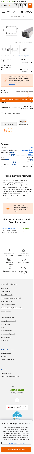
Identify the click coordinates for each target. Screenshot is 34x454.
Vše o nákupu (5, 288)
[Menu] (30, 5)
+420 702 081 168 (17, 390)
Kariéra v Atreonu (6, 337)
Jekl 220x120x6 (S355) (22, 56)
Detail (25, 232)
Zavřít (11, 121)
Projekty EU (4, 340)
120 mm (30, 155)
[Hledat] (16, 5)
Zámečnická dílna (6, 353)
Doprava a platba (6, 291)
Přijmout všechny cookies (16, 449)
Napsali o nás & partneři (8, 334)
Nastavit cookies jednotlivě (16, 443)
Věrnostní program (6, 301)
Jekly (31, 148)
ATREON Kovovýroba (8, 350)
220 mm (30, 152)
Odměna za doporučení (8, 304)
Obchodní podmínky (7, 295)
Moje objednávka (6, 311)
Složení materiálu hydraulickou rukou (11, 308)
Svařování (4, 356)
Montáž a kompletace (7, 360)
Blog (2, 327)
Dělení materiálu (5, 324)
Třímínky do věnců (6, 373)
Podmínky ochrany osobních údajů (11, 298)
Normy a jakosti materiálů (8, 321)
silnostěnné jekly (27, 150)
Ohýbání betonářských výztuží (10, 376)
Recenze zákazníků (6, 331)
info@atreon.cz (17, 394)
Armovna (4, 370)
